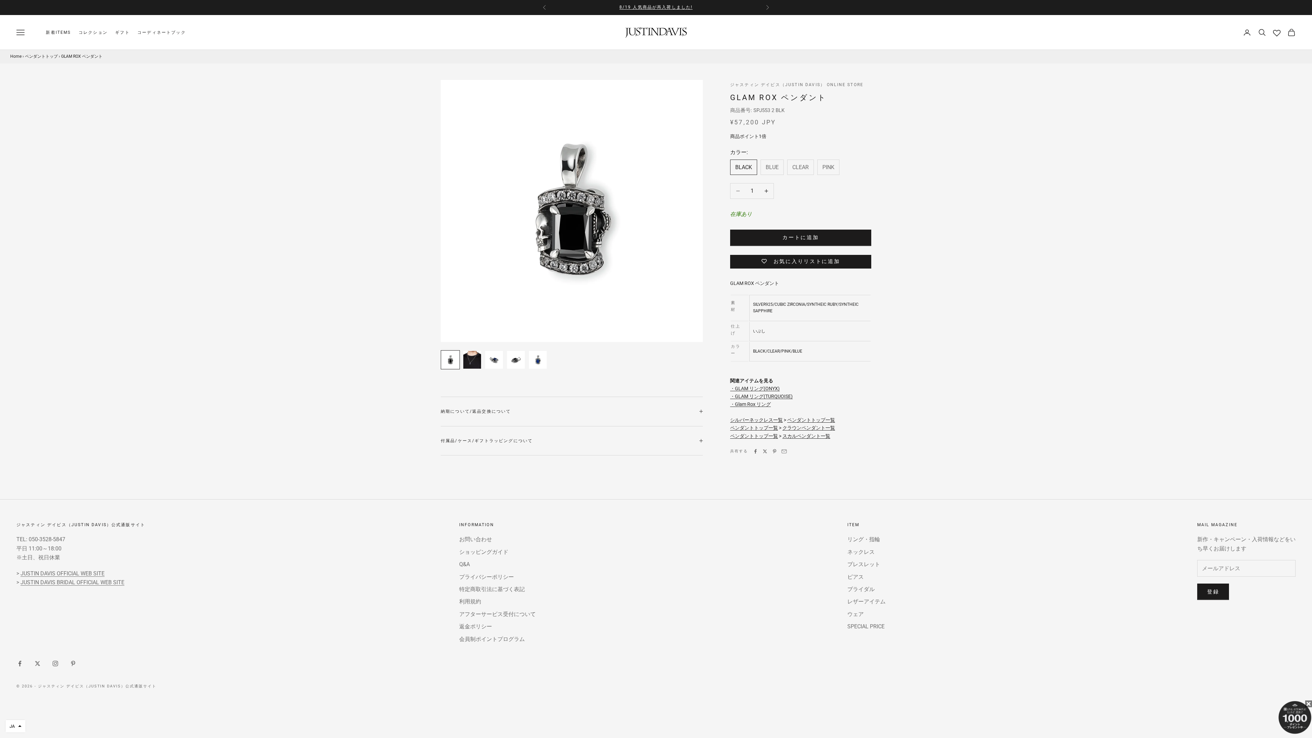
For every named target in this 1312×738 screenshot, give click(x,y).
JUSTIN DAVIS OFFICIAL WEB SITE (62, 573)
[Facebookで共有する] (755, 451)
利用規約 (470, 601)
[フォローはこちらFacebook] (19, 663)
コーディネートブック (161, 32)
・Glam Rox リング (750, 404)
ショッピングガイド (483, 552)
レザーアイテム (866, 601)
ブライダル (861, 589)
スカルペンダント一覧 (806, 436)
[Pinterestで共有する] (774, 451)
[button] (15, 726)
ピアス (855, 577)
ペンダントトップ (41, 56)
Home (16, 56)
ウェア (855, 614)
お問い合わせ (475, 539)
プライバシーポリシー (486, 577)
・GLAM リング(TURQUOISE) (761, 396)
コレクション (93, 32)
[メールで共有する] (784, 451)
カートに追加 (800, 237)
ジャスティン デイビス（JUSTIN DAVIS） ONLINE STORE (796, 84)
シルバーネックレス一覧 (756, 420)
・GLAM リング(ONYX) (755, 388)
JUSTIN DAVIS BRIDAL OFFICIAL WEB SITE (72, 582)
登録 (1213, 592)
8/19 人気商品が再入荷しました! (656, 7)
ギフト (122, 32)
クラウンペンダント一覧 (808, 427)
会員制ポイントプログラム (492, 639)
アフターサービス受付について (497, 614)
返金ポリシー (475, 626)
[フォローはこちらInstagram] (55, 663)
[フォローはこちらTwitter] (37, 663)
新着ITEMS (58, 32)
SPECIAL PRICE (866, 626)
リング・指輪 (863, 539)
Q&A (464, 564)
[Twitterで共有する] (765, 451)
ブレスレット (863, 564)
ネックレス (861, 552)
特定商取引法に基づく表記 (492, 589)
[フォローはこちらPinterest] (73, 663)
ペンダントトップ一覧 (811, 420)
